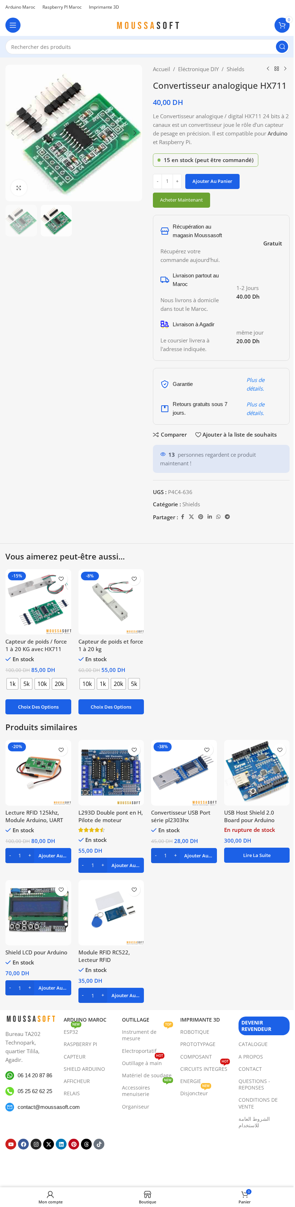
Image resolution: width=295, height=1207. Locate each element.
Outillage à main (142, 1062)
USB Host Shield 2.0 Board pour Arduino (249, 816)
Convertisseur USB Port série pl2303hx (180, 816)
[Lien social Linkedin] (209, 517)
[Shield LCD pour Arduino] (38, 913)
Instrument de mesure (147, 1034)
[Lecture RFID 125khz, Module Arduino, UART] (38, 773)
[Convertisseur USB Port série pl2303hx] (184, 773)
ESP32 (72, 1030)
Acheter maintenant (181, 200)
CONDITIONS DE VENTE (258, 1103)
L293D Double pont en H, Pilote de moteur (110, 816)
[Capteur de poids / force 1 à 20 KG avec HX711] (38, 602)
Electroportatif (139, 1050)
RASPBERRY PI (80, 1044)
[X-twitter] (48, 1144)
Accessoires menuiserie (147, 1089)
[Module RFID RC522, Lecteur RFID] (111, 913)
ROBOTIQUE (194, 1031)
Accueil (161, 69)
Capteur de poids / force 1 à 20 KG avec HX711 (36, 645)
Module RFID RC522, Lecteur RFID (104, 956)
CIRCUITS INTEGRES (204, 1067)
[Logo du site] (147, 24)
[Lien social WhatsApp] (218, 517)
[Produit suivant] (285, 69)
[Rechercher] (282, 47)
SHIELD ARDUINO (84, 1068)
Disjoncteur (195, 1092)
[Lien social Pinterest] (200, 517)
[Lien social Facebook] (182, 517)
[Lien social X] (191, 517)
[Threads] (86, 1144)
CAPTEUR (75, 1056)
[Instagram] (36, 1144)
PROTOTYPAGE (197, 1044)
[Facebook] (23, 1144)
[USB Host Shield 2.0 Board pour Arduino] (257, 773)
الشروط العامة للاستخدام (254, 1122)
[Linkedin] (61, 1144)
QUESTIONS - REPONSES (254, 1084)
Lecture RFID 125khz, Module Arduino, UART (34, 816)
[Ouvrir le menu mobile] (13, 25)
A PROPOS (251, 1056)
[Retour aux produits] (276, 69)
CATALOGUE (253, 1044)
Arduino (277, 133)
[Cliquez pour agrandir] (19, 188)
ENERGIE (190, 1081)
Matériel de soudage (147, 1075)
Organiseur (135, 1106)
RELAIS (72, 1093)
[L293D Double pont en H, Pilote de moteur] (111, 773)
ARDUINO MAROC (85, 1019)
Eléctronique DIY (198, 69)
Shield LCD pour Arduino (36, 952)
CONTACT (250, 1068)
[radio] (12, 683)
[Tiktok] (99, 1144)
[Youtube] (10, 1144)
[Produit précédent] (268, 69)
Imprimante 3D (200, 1019)
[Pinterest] (73, 1144)
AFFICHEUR (77, 1081)
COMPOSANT (196, 1056)
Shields (235, 69)
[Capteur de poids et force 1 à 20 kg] (111, 602)
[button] (12, 133)
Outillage (135, 1019)
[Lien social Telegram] (227, 517)
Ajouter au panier (212, 181)
